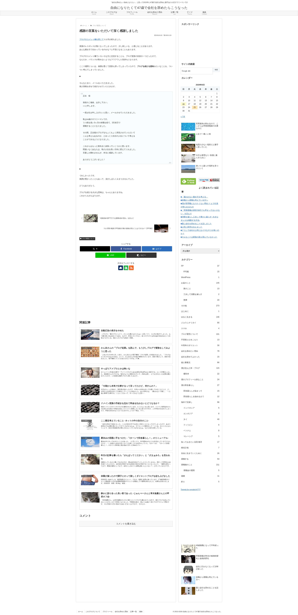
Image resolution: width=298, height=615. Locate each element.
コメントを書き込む (126, 523)
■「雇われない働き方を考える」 (194, 197)
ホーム (80, 611)
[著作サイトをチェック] (120, 267)
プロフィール (107, 611)
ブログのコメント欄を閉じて (91, 39)
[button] (141, 255)
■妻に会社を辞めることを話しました (196, 224)
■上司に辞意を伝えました (191, 227)
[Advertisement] (126, 297)
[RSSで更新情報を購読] (131, 267)
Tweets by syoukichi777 (190, 490)
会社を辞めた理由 (121, 611)
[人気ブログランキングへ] (214, 180)
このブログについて (92, 611)
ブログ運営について (88, 238)
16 (183, 104)
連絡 (140, 611)
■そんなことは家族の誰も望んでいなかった (199, 237)
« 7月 (183, 117)
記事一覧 (133, 611)
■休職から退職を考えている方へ (194, 200)
